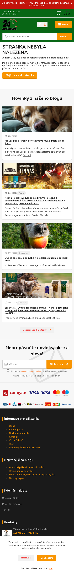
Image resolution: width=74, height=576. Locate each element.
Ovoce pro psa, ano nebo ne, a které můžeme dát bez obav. (36, 259)
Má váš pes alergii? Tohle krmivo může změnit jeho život (35, 142)
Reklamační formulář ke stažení (24, 447)
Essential (22, 303)
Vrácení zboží (16, 440)
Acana (21, 193)
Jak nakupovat (16, 429)
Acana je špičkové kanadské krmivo (27, 467)
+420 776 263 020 (11, 11)
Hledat (64, 36)
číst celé (27, 155)
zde (50, 568)
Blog (11, 444)
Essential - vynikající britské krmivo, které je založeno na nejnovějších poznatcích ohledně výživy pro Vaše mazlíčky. (36, 310)
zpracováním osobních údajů (31, 371)
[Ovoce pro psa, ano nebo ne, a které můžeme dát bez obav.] (37, 236)
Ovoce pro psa (16, 478)
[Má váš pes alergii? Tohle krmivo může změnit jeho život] (37, 119)
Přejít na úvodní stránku (20, 75)
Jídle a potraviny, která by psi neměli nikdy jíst (32, 474)
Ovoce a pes (23, 253)
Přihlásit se (57, 364)
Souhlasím (47, 557)
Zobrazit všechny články (34, 330)
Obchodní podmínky (19, 433)
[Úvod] (16, 24)
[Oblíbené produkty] (39, 24)
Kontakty (13, 436)
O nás (12, 426)
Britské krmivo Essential (21, 471)
